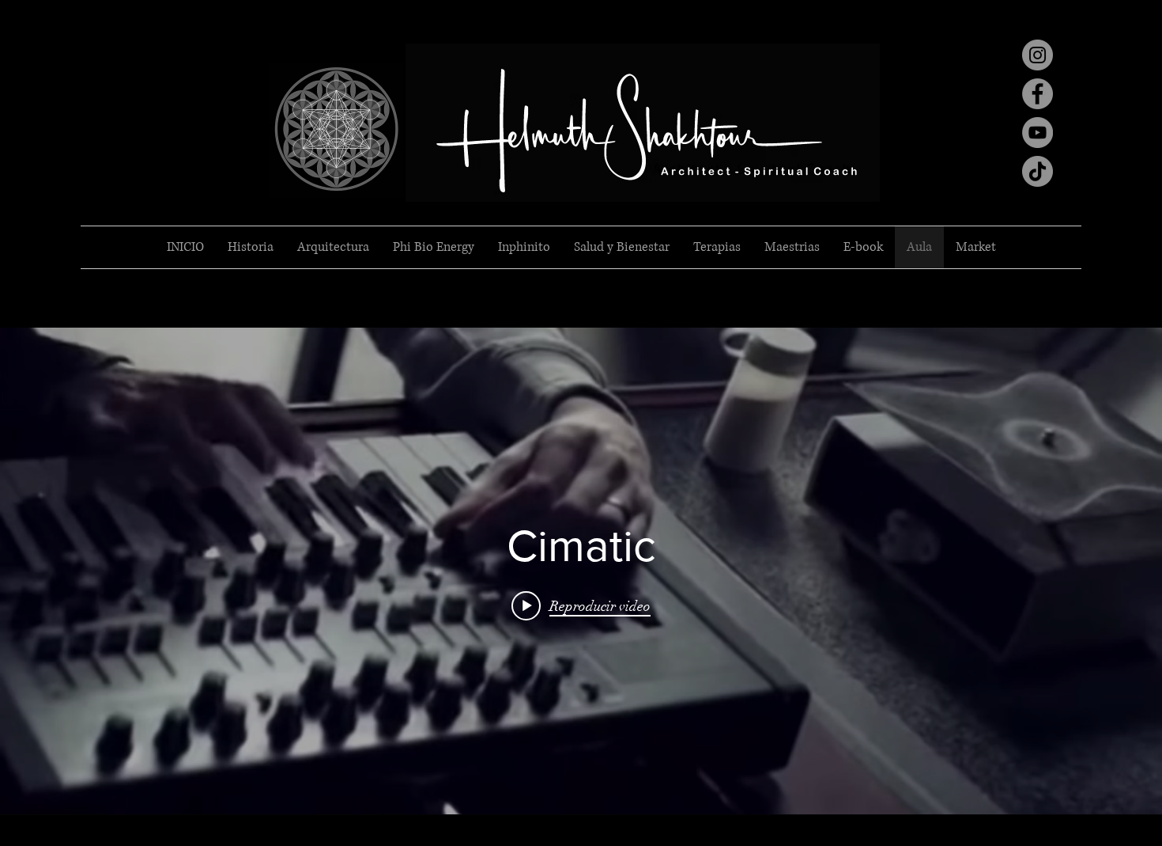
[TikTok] (1037, 171)
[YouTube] (1037, 132)
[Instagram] (1037, 55)
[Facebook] (1037, 93)
